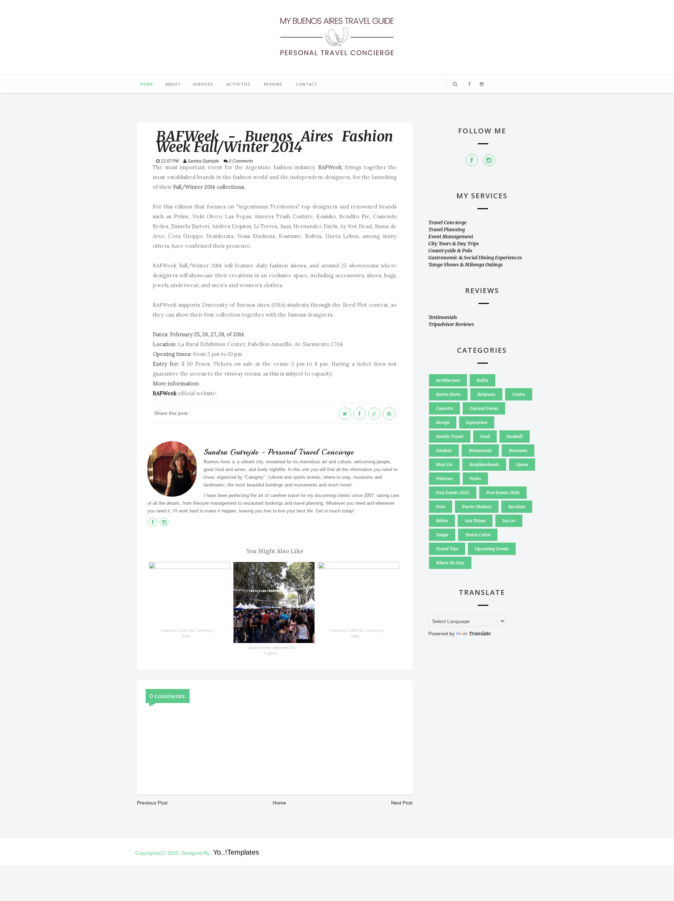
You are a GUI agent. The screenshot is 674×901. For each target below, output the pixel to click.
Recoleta (516, 506)
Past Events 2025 (452, 492)
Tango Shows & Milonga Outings (465, 264)
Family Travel (449, 436)
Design (442, 422)
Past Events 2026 (503, 492)
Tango (442, 534)
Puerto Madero (476, 506)
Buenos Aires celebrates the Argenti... (272, 650)
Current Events (484, 408)
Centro (518, 394)
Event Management (450, 236)
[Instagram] (489, 160)
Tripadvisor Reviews (451, 324)
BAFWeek (165, 393)
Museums (518, 450)
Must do (444, 464)
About (173, 84)
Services (203, 84)
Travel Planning (446, 229)
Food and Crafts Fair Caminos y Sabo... (187, 633)
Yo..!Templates (236, 852)
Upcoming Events (492, 548)
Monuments (480, 450)
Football (515, 436)
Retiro (442, 520)
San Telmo (475, 520)
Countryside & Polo (450, 250)
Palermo (444, 478)
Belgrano (486, 394)
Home (146, 84)
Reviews (273, 84)
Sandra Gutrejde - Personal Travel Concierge (279, 452)
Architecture (448, 380)
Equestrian (476, 422)
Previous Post (152, 803)
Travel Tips (447, 548)
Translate (480, 633)
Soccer (508, 520)
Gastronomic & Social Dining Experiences (475, 257)
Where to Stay (450, 562)
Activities (238, 84)
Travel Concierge (447, 222)
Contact (306, 84)
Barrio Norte (448, 394)
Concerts (444, 408)
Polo (440, 506)
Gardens (444, 450)
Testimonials (442, 317)
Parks (475, 478)
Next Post (401, 803)
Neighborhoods (484, 464)
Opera (522, 464)
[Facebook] (472, 160)
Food (485, 436)
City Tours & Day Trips (453, 243)
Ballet (482, 380)
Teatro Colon (477, 534)
